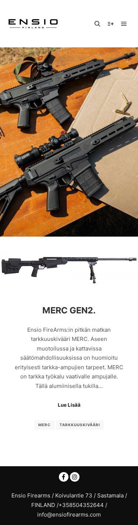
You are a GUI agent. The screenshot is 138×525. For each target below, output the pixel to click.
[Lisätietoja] (110, 24)
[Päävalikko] (124, 24)
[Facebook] (63, 477)
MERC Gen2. (69, 310)
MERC (44, 424)
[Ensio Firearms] (33, 23)
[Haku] (97, 24)
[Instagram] (74, 477)
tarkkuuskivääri (80, 424)
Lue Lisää (69, 405)
